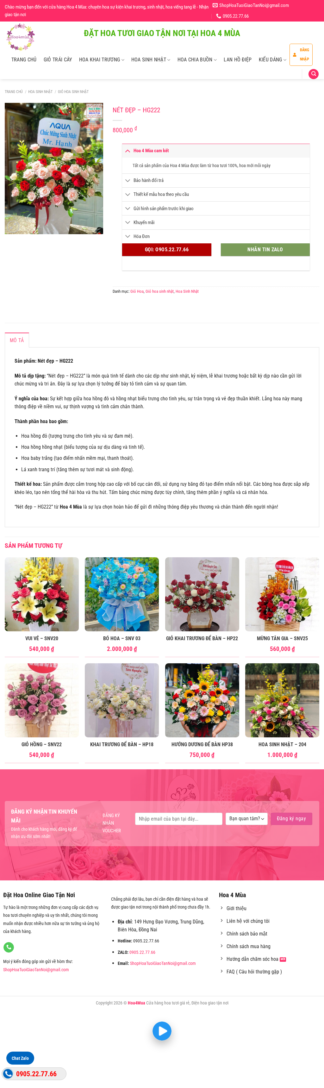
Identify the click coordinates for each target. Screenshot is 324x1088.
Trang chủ (14, 92)
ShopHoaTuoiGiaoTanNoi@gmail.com (36, 969)
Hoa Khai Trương (99, 60)
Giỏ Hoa (137, 291)
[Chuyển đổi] (127, 150)
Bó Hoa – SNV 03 (121, 638)
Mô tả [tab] (17, 340)
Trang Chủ (24, 60)
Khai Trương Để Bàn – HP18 (121, 744)
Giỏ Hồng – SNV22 (42, 744)
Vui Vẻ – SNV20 (41, 638)
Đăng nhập (304, 54)
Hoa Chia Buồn (195, 60)
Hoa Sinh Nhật (148, 60)
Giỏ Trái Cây (58, 60)
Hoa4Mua (136, 1003)
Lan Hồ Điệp (238, 60)
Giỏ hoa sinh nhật (73, 92)
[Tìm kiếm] (313, 74)
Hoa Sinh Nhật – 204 (282, 744)
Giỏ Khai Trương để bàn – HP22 (202, 638)
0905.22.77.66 (142, 952)
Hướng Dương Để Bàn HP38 (202, 744)
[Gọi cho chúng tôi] (8, 947)
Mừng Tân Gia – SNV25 (282, 638)
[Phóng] (13, 227)
